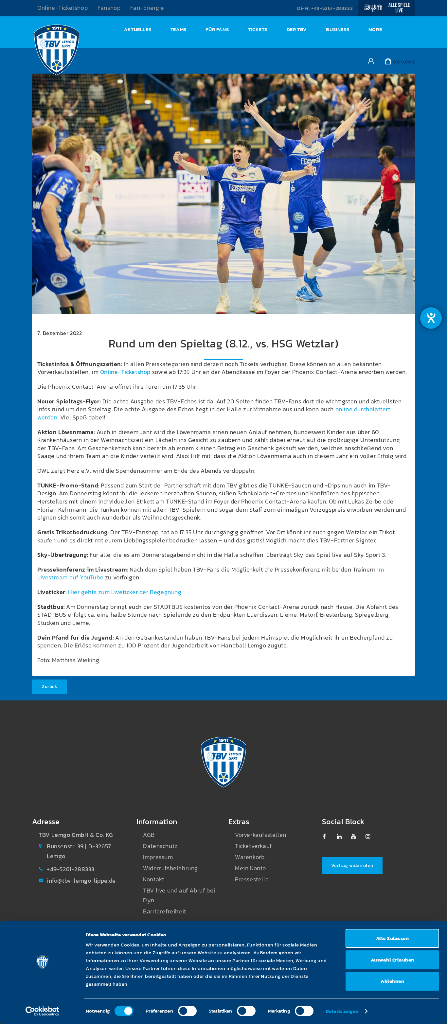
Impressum (158, 857)
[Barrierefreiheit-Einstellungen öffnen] (431, 318)
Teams (178, 29)
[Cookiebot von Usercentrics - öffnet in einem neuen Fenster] (42, 1011)
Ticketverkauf (253, 846)
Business (337, 29)
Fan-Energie (147, 8)
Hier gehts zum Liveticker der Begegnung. (125, 592)
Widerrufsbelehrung (170, 868)
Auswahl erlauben (392, 959)
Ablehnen (392, 981)
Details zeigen (342, 1011)
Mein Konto (250, 868)
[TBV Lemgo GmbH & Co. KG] (56, 51)
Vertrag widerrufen (352, 865)
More (375, 29)
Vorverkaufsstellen (260, 835)
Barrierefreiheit (164, 911)
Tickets (257, 29)
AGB (149, 835)
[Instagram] (371, 836)
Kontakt (153, 879)
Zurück (49, 686)
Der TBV (297, 29)
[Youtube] (357, 836)
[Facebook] (328, 836)
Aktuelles (137, 29)
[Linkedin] (342, 836)
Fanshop (109, 8)
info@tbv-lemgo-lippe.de (81, 880)
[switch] (187, 1011)
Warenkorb (249, 857)
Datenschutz (160, 846)
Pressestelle (252, 879)
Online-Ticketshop (62, 8)
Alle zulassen (392, 938)
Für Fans (217, 29)
